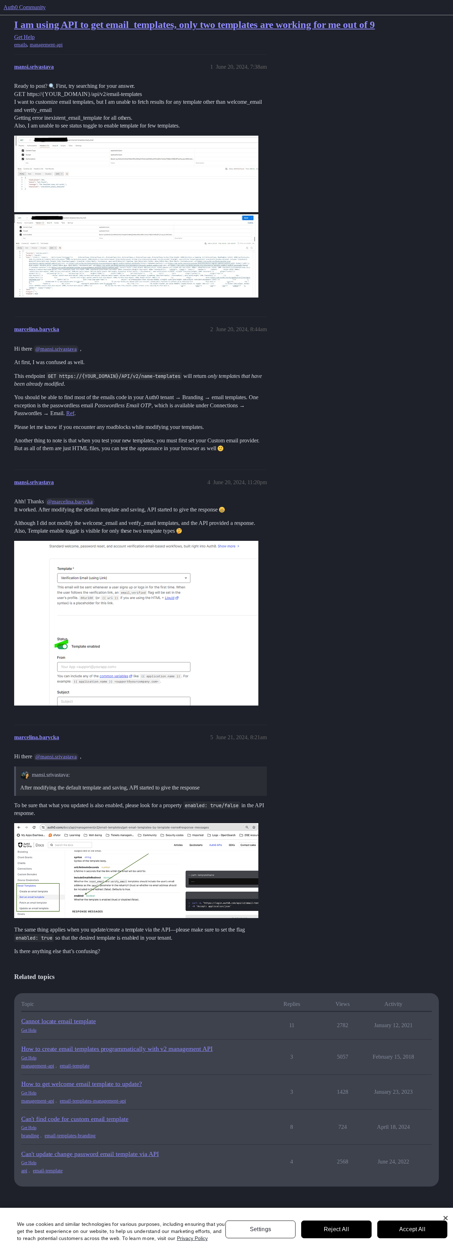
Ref (70, 413)
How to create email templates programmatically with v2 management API (117, 1048)
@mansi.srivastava (56, 349)
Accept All (412, 1229)
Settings (260, 1229)
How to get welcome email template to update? (81, 1083)
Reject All (336, 1229)
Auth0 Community (25, 7)
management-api (46, 44)
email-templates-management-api (93, 1101)
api (24, 1170)
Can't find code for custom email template (74, 1118)
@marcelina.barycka (70, 501)
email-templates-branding (70, 1135)
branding (30, 1135)
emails (20, 44)
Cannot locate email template (58, 1021)
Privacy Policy (192, 1238)
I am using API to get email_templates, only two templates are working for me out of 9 (194, 24)
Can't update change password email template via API (90, 1153)
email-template (75, 1066)
